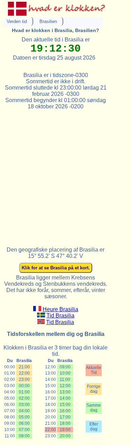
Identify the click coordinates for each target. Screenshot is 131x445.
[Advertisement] (65, 175)
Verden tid (17, 21)
